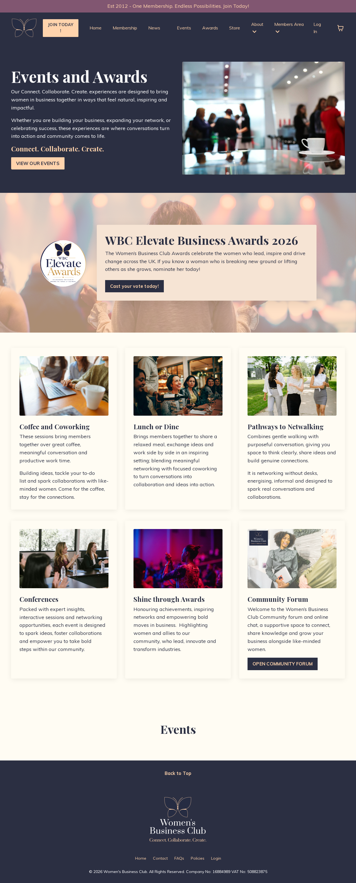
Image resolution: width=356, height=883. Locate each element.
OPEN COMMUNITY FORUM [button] (283, 664)
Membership (125, 28)
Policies (197, 858)
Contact (160, 858)
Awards (210, 28)
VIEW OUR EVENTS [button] (38, 163)
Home (96, 28)
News (154, 28)
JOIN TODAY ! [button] (60, 27)
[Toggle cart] (340, 28)
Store (234, 28)
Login (216, 858)
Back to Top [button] (178, 773)
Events (184, 28)
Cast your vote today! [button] (134, 286)
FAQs (179, 858)
